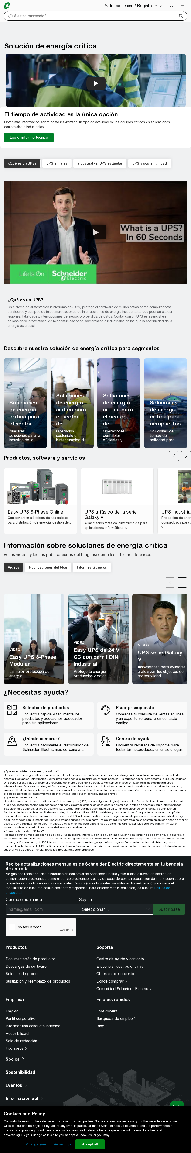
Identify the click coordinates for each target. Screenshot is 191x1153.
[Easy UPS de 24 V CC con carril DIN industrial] (98, 639)
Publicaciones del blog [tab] (48, 567)
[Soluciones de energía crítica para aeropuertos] (165, 403)
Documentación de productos (31, 959)
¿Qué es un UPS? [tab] (22, 163)
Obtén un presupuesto (115, 974)
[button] (95, 232)
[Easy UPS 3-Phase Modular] (34, 639)
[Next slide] (186, 456)
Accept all (90, 1144)
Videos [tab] (13, 567)
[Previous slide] (174, 456)
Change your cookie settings (48, 1144)
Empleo (12, 1011)
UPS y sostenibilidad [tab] (149, 163)
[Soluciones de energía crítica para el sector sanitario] (25, 403)
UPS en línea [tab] (57, 163)
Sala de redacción (21, 1041)
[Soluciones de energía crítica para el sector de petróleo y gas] (118, 403)
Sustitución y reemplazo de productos (38, 981)
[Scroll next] (182, 582)
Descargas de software (26, 966)
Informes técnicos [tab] (92, 567)
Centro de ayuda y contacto (120, 959)
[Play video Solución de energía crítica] (96, 83)
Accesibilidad (17, 1033)
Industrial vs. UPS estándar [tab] (100, 163)
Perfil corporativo (21, 1018)
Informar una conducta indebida (33, 1026)
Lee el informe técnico (29, 137)
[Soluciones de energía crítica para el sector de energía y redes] (72, 403)
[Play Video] (95, 232)
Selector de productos (25, 974)
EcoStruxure (107, 1011)
